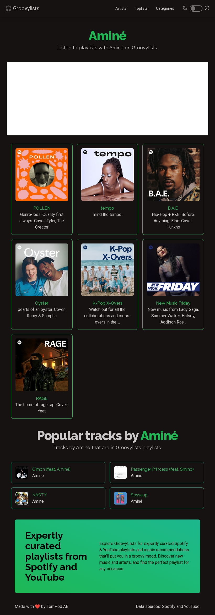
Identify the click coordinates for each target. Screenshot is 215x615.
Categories (165, 8)
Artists (120, 8)
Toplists (141, 8)
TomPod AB (57, 606)
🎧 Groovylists (22, 8)
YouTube (192, 606)
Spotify (168, 606)
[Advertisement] (107, 98)
